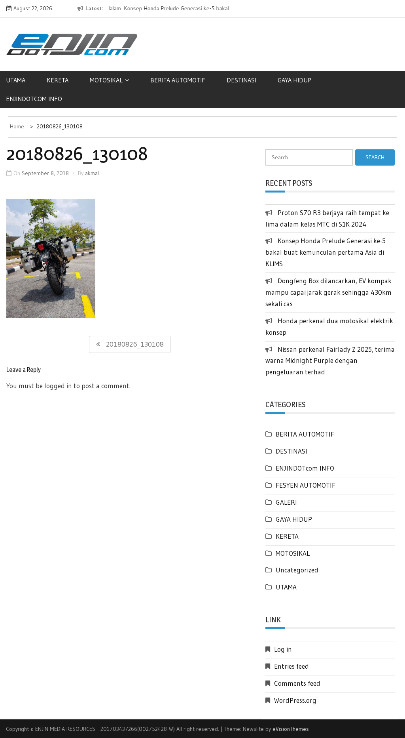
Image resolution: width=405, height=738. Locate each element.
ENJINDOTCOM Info (34, 99)
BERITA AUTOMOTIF (177, 80)
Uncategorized (297, 570)
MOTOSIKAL (106, 80)
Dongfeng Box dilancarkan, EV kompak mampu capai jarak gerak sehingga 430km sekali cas (328, 292)
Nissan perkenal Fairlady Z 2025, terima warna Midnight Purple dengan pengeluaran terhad (330, 360)
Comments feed (297, 683)
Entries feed (291, 666)
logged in (58, 385)
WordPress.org (295, 700)
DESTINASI (241, 80)
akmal (92, 173)
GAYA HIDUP (294, 80)
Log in (283, 649)
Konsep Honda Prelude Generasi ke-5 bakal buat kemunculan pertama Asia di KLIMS (325, 252)
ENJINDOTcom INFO (305, 468)
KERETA (57, 80)
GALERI (286, 502)
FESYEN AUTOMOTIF (305, 485)
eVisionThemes (291, 728)
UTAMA (15, 80)
